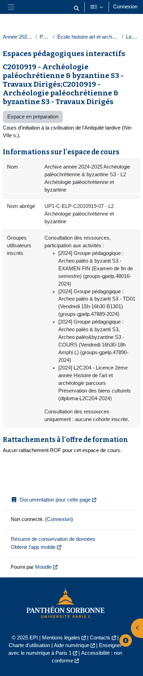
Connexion (125, 6)
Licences (133, 37)
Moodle (43, 567)
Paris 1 (45, 37)
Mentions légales (61, 637)
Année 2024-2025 (18, 37)
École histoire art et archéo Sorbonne (88, 37)
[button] (76, 8)
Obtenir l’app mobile (33, 547)
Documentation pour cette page (55, 500)
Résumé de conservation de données (53, 539)
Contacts (100, 637)
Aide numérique (71, 645)
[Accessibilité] (125, 640)
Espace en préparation (32, 116)
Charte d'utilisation (29, 645)
